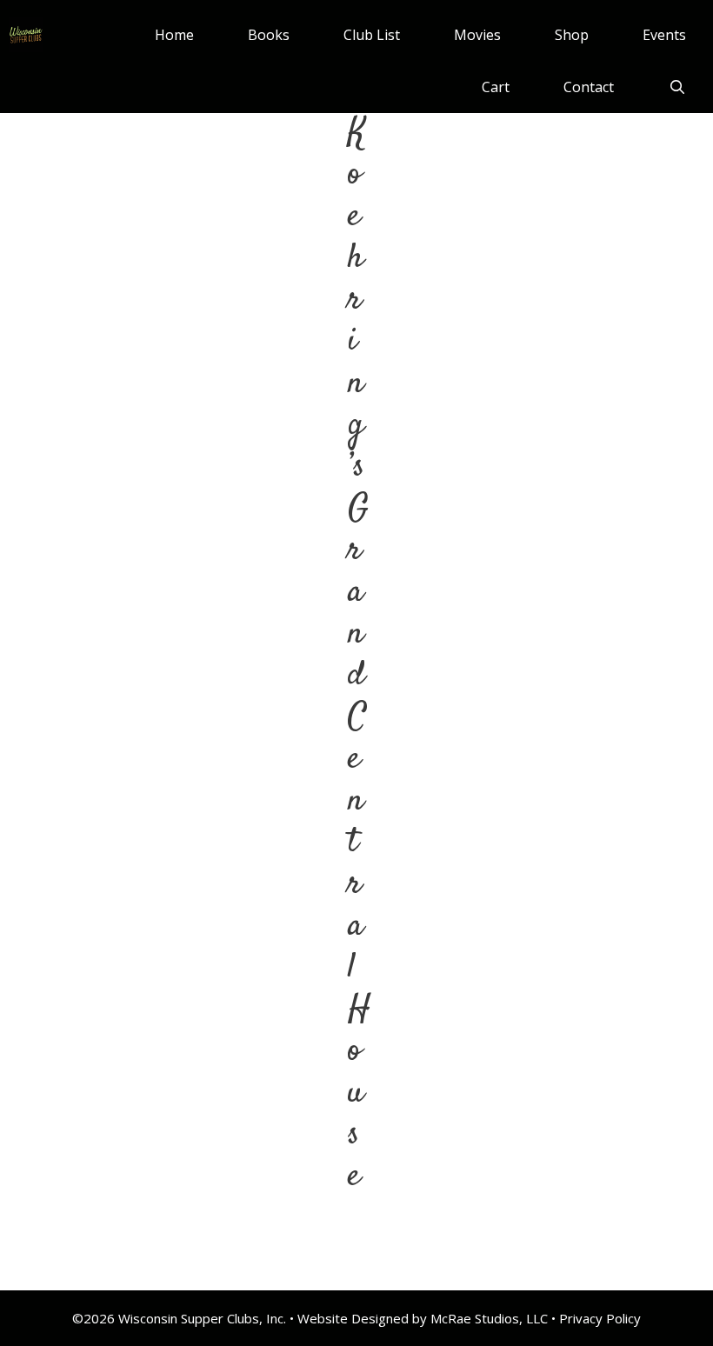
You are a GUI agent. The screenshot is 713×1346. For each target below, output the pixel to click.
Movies (477, 34)
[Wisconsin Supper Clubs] (26, 35)
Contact (588, 87)
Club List (371, 34)
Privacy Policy (600, 1318)
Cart (496, 87)
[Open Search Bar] (677, 87)
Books (269, 34)
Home (174, 34)
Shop (572, 34)
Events (664, 34)
